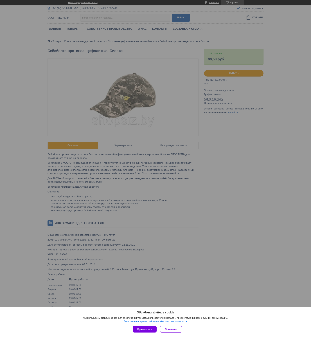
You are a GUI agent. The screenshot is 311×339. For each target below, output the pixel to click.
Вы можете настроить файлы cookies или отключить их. (154, 321)
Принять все (144, 329)
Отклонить (171, 329)
